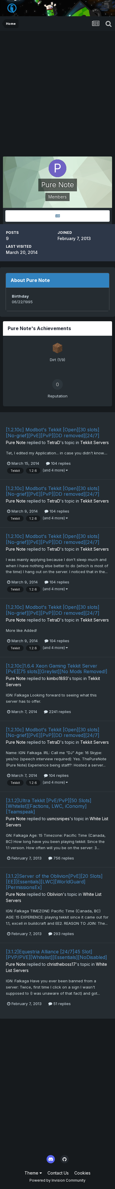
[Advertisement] (57, 91)
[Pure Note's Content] (57, 216)
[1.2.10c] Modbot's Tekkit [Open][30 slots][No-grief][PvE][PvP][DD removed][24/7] (52, 432)
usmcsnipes (58, 818)
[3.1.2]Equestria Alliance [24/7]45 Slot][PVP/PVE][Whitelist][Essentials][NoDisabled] (56, 954)
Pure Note (16, 442)
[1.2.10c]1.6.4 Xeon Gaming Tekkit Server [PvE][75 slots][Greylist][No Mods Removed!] (56, 668)
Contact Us (58, 1172)
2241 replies (59, 711)
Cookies (82, 1172)
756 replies (63, 858)
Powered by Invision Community (57, 1180)
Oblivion (55, 894)
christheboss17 (61, 964)
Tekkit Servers (94, 442)
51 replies (61, 1003)
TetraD (53, 442)
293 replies (63, 933)
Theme (32, 1172)
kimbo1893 (57, 678)
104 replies (60, 463)
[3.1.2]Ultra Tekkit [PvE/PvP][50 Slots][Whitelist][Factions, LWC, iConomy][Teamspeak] (48, 806)
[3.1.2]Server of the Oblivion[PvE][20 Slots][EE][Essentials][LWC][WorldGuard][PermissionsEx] (54, 881)
